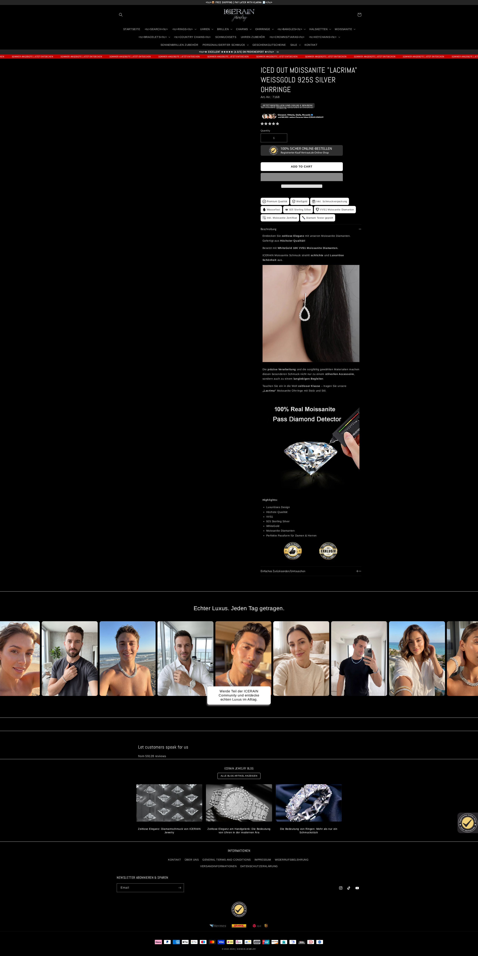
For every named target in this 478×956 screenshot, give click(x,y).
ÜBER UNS (192, 859)
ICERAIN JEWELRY (246, 949)
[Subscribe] (180, 887)
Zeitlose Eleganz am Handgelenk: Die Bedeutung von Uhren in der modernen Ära (239, 830)
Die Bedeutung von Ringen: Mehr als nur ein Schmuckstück (308, 830)
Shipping (281, 107)
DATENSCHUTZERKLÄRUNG (259, 866)
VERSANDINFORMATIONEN (218, 866)
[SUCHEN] (121, 15)
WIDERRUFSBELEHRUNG (292, 859)
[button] (270, 123)
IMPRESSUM (262, 859)
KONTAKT (174, 859)
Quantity (265, 130)
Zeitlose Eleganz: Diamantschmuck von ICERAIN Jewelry (169, 830)
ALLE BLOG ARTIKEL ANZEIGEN (239, 776)
